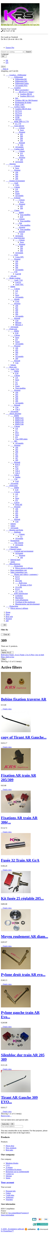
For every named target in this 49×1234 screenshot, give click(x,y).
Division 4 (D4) (26, 585)
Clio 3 (17, 409)
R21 (16, 466)
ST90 (17, 117)
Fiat (18, 223)
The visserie (16, 543)
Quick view (6, 709)
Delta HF (18, 505)
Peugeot (20, 132)
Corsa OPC (19, 257)
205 (21, 134)
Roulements (14, 541)
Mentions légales (12, 1163)
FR (7, 60)
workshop (19, 596)
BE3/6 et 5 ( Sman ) (24, 92)
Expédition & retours (13, 1170)
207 (16, 454)
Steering (11, 164)
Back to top (6, 1116)
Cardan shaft (17, 149)
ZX (16, 340)
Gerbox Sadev (17, 107)
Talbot (14, 475)
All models (19, 147)
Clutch (14, 210)
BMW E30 (19, 420)
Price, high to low (7, 657)
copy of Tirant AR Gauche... (24, 737)
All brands (19, 162)
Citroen (20, 128)
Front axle (11, 329)
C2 (16, 293)
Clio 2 (17, 471)
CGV (8, 1165)
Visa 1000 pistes (21, 439)
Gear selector (17, 126)
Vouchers (9, 1199)
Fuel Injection (17, 238)
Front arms (12, 486)
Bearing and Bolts (14, 530)
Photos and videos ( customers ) (24, 574)
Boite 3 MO (19, 105)
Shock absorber (13, 414)
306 (16, 174)
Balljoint (15, 532)
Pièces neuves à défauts (24, 568)
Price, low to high (37, 655)
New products (11, 1148)
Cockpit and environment (21, 551)
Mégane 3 (19, 325)
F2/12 (17, 589)
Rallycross (21, 583)
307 (16, 354)
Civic (17, 301)
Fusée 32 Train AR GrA (20, 860)
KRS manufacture (19, 593)
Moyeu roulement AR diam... (24, 936)
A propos (9, 1167)
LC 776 (18, 124)
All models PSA (21, 86)
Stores (8, 1178)
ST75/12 (18, 111)
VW (13, 272)
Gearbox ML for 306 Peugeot (26, 100)
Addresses (9, 1197)
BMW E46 (19, 424)
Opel (14, 255)
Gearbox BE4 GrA (27, 96)
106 (21, 141)
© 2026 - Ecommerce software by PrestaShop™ (12, 1230)
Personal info (11, 1191)
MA (16, 98)
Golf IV (18, 282)
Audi (14, 183)
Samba (17, 477)
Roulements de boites (23, 102)
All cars (13, 276)
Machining (19, 598)
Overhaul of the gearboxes (25, 602)
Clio (21, 145)
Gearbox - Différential (16, 75)
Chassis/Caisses (13, 549)
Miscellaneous (13, 564)
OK (4, 625)
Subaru (13, 365)
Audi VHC (19, 284)
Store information (7, 1215)
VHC (17, 185)
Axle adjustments (21, 600)
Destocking (16, 566)
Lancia (14, 502)
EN (7, 63)
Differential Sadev (22, 83)
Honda (14, 299)
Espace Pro (10, 48)
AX (21, 153)
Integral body (15, 560)
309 (21, 136)
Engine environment (15, 181)
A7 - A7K (19, 591)
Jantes (12, 562)
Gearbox (15, 88)
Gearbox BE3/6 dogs (23, 109)
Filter (3, 659)
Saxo (22, 130)
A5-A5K (18, 587)
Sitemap (9, 1176)
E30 (21, 217)
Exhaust (15, 198)
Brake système (13, 278)
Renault (20, 143)
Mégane (18, 323)
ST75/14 (18, 113)
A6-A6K (18, 581)
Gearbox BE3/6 (26, 94)
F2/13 (17, 577)
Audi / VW (16, 280)
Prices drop (10, 1146)
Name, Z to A (25, 655)
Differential (16, 77)
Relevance (5, 655)
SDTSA (18, 119)
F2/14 (17, 579)
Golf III (18, 274)
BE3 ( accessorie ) (22, 90)
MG (13, 441)
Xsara (17, 193)
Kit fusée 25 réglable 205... (22, 898)
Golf (17, 481)
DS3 (17, 433)
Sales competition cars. (19, 572)
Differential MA (21, 81)
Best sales (9, 1150)
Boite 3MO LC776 (19, 122)
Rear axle (11, 367)
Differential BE (21, 79)
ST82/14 (18, 115)
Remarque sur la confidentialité (17, 1172)
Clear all (5, 634)
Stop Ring (14, 547)
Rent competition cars (18, 570)
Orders (8, 1193)
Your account (7, 1182)
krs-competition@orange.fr (18, 1213)
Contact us (10, 1174)
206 (21, 138)
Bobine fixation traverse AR (23, 699)
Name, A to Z (7, 652)
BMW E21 (19, 418)
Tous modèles (25, 215)
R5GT (17, 464)
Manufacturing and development (27, 604)
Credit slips (10, 1195)
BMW (19, 213)
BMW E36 (19, 422)
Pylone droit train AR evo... (23, 974)
